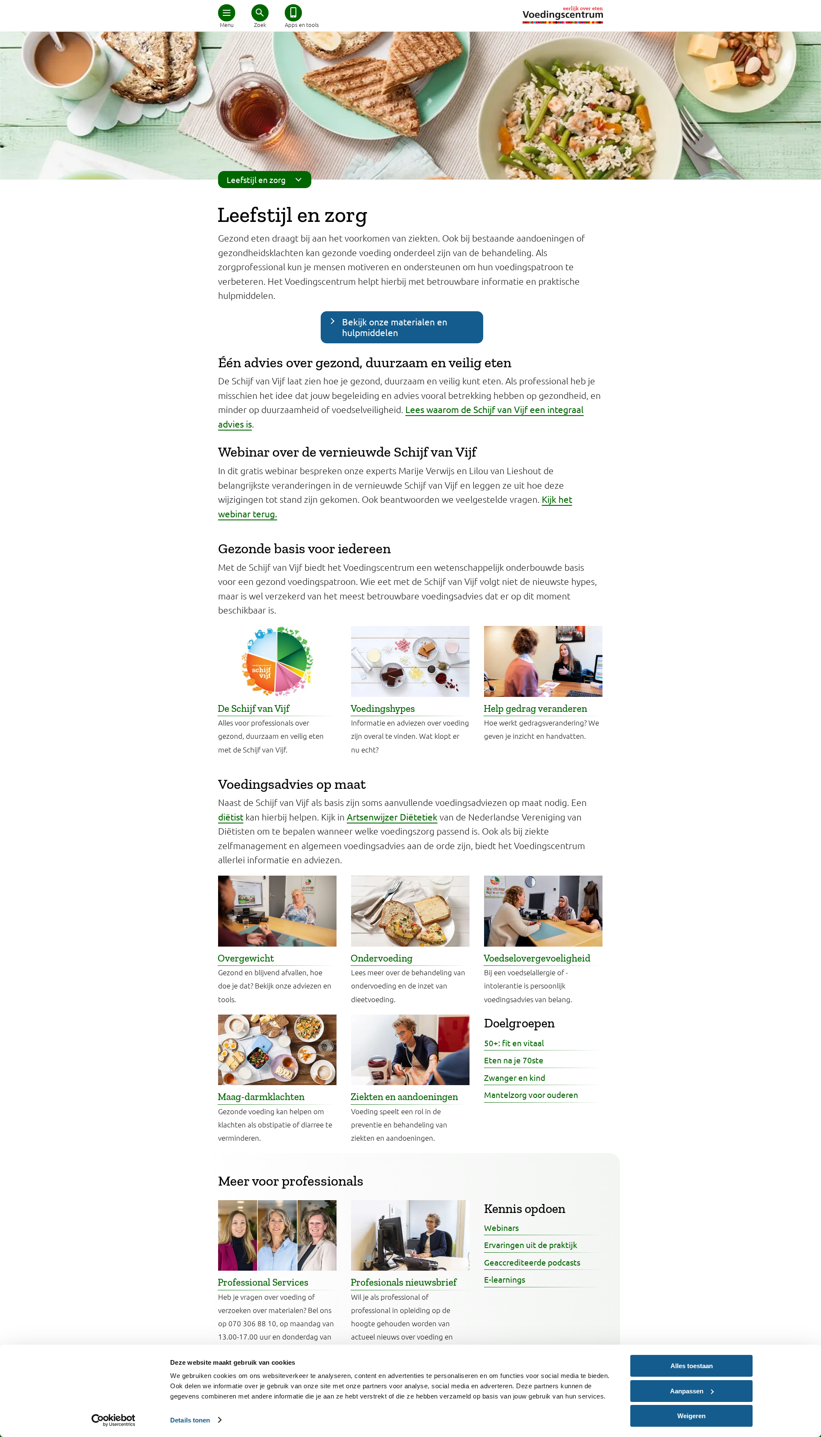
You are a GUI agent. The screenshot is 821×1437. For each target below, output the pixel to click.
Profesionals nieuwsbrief (404, 1282)
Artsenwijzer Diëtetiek (392, 816)
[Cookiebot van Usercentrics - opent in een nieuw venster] (113, 1420)
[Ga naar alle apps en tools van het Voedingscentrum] (293, 12)
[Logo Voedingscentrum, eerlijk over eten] (563, 15)
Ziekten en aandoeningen (404, 1097)
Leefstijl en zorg (256, 179)
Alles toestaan (691, 1365)
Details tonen (190, 1420)
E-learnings (504, 1279)
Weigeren (691, 1415)
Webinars (501, 1227)
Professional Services (263, 1282)
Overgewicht (246, 958)
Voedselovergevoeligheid (537, 958)
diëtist (230, 816)
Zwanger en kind (514, 1077)
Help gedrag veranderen (535, 708)
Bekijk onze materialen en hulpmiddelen (394, 327)
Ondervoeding (382, 958)
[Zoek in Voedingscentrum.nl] (260, 12)
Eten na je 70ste (513, 1060)
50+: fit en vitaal (514, 1043)
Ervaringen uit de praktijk (530, 1244)
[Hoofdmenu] (226, 12)
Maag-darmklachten (261, 1097)
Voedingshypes (383, 708)
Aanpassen (686, 1391)
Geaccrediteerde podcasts (532, 1262)
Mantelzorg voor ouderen (531, 1094)
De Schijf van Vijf (253, 708)
